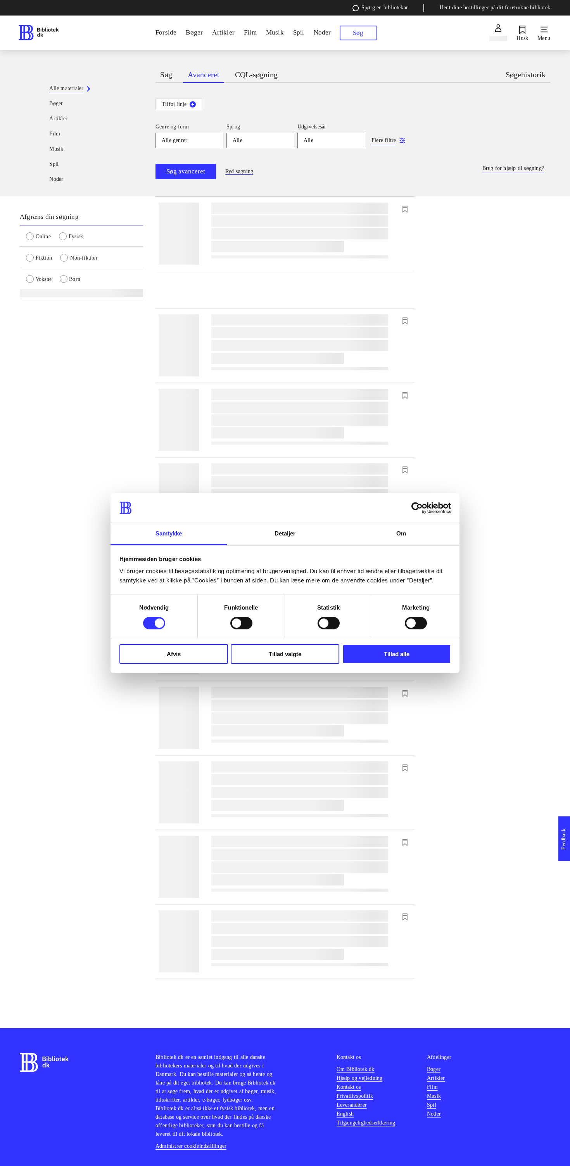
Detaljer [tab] (285, 533)
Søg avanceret (185, 171)
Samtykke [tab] (168, 533)
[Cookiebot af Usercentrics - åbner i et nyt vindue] (417, 508)
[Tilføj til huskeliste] (404, 209)
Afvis (174, 654)
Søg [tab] (166, 74)
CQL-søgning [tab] (256, 74)
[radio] (42, 236)
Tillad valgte (285, 654)
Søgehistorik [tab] (526, 74)
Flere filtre (383, 140)
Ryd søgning (239, 171)
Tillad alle (396, 654)
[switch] (241, 623)
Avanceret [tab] (203, 74)
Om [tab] (401, 533)
